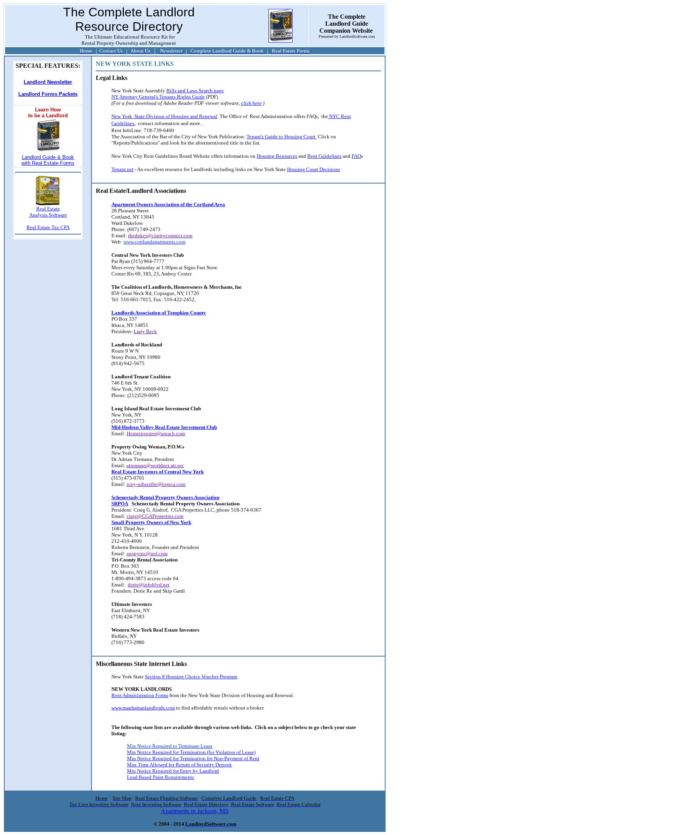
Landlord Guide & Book (48, 157)
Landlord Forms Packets (48, 94)
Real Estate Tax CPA (48, 227)
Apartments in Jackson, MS (195, 811)
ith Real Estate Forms (49, 163)
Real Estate (48, 209)
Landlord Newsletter (48, 82)
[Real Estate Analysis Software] (48, 203)
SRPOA (119, 504)
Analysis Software (48, 215)
